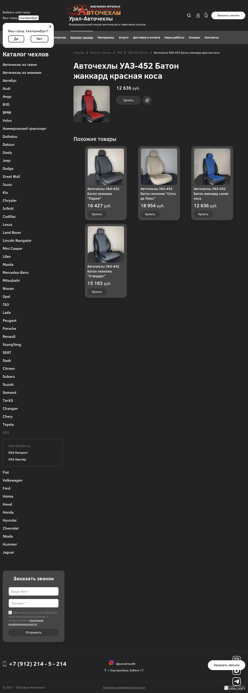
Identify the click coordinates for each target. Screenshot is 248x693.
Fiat (6, 472)
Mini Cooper (13, 248)
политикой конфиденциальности (25, 622)
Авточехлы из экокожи (22, 72)
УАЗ (6, 432)
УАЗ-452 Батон (19, 446)
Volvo (7, 120)
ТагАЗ (8, 400)
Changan (10, 408)
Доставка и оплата (146, 37)
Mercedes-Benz (16, 272)
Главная (79, 52)
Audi (6, 88)
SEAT (7, 352)
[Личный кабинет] (198, 15)
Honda (8, 512)
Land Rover (12, 232)
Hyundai (10, 520)
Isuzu (7, 184)
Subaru (9, 376)
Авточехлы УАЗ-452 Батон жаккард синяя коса (211, 193)
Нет (39, 38)
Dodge (8, 168)
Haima (8, 496)
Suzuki (8, 384)
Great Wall (11, 176)
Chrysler (10, 200)
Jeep (7, 160)
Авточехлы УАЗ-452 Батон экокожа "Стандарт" (103, 271)
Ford (6, 488)
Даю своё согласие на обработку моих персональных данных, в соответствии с (32, 618)
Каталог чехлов (81, 37)
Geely (7, 152)
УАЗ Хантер (17, 459)
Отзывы (194, 37)
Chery (8, 416)
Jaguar (8, 552)
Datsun (9, 144)
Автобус (10, 80)
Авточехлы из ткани (20, 64)
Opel (6, 296)
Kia (5, 192)
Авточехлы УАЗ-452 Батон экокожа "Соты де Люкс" (158, 193)
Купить (128, 100)
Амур (7, 96)
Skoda (8, 536)
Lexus (7, 224)
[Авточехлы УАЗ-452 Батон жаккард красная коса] (92, 104)
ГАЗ (6, 304)
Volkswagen (13, 480)
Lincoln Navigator (17, 240)
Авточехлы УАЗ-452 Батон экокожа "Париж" (103, 193)
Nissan (8, 288)
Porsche (9, 328)
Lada (7, 312)
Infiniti (8, 208)
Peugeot (10, 320)
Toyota (8, 424)
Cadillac (9, 216)
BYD (6, 104)
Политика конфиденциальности (124, 687)
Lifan (7, 256)
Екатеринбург (28, 18)
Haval (7, 504)
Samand (9, 392)
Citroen (9, 368)
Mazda (8, 264)
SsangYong (12, 344)
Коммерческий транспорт (24, 128)
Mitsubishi (11, 280)
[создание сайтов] (226, 687)
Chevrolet (11, 528)
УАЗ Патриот (18, 452)
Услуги (124, 37)
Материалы (105, 37)
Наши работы (174, 37)
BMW (7, 112)
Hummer (10, 544)
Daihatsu (10, 136)
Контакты (212, 37)
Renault (9, 336)
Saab (7, 360)
